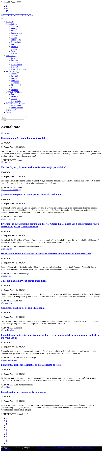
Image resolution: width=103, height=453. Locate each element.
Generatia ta (16, 101)
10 (7, 441)
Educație (14, 28)
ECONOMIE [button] (11, 71)
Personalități (16, 105)
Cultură (14, 49)
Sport (13, 51)
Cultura (14, 99)
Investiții (14, 76)
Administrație (16, 65)
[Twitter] (7, 11)
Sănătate (14, 35)
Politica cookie (57, 447)
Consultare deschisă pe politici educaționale (23, 307)
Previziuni (15, 80)
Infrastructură (16, 33)
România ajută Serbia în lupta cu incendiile (23, 138)
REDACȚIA (11, 110)
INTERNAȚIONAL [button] (14, 103)
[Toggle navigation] (32, 15)
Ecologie (14, 90)
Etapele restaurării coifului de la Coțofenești (23, 392)
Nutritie (14, 37)
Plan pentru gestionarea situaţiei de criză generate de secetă (31, 364)
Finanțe (14, 78)
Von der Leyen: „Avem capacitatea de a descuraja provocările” (33, 167)
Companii (15, 83)
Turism (14, 74)
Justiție (13, 31)
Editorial (14, 47)
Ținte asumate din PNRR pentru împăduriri (23, 280)
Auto (13, 87)
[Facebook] (6, 6)
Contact (9, 112)
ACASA (9, 22)
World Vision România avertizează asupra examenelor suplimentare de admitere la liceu (46, 253)
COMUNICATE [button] (12, 92)
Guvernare (15, 62)
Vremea (14, 53)
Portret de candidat (18, 69)
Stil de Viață (16, 40)
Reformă (14, 67)
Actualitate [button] (10, 24)
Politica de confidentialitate (73, 447)
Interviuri (14, 60)
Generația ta (16, 42)
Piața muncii (16, 85)
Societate (14, 26)
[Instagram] (7, 9)
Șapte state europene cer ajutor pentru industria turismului (31, 194)
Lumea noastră (17, 108)
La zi (13, 58)
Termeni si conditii (43, 447)
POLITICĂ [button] (10, 56)
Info (12, 44)
